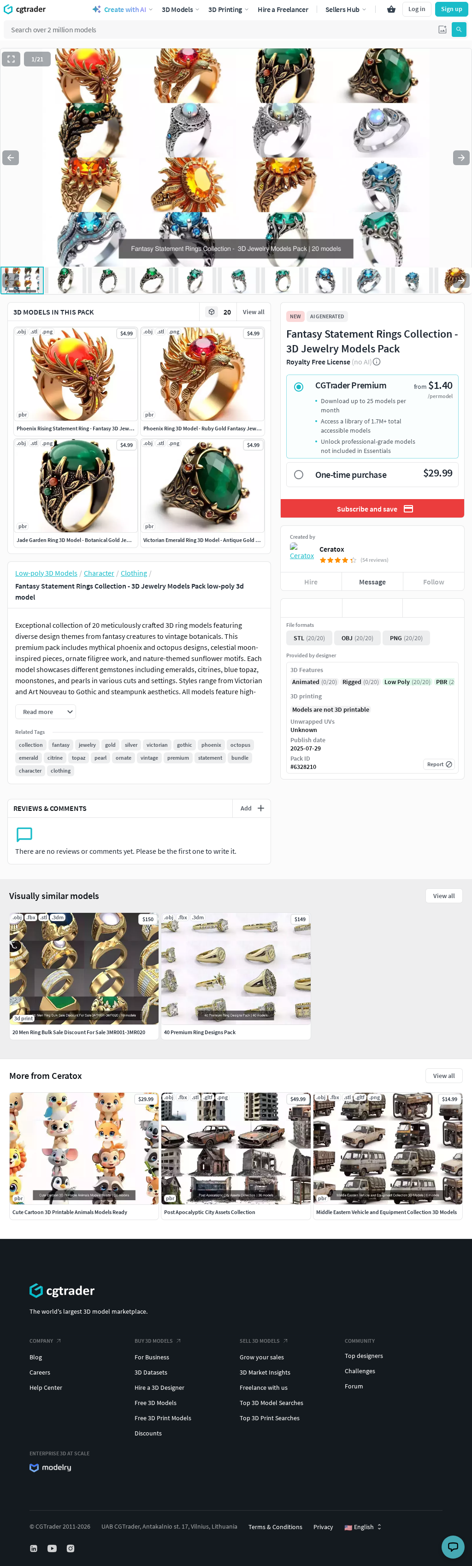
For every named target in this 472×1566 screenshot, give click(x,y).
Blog (36, 1357)
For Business (152, 1357)
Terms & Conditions (275, 1527)
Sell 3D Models (260, 1340)
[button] (442, 29)
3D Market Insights (265, 1372)
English (359, 1527)
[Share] (433, 608)
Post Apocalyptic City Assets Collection (209, 1212)
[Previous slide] (10, 157)
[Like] (311, 608)
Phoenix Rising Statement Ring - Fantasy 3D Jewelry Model (85, 428)
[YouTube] (53, 1548)
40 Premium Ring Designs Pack (200, 1032)
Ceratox (331, 549)
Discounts (148, 1433)
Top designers (364, 1356)
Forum (354, 1386)
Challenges (360, 1371)
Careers (40, 1372)
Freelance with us (264, 1387)
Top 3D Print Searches (270, 1418)
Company (41, 1340)
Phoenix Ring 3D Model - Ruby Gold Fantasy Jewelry (204, 428)
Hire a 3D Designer (159, 1387)
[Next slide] (461, 157)
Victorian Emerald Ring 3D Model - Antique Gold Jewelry (208, 539)
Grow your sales (262, 1357)
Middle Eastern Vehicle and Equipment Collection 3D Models (386, 1212)
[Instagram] (71, 1548)
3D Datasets (151, 1372)
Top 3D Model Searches (271, 1403)
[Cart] (391, 9)
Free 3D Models (156, 1403)
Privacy (323, 1527)
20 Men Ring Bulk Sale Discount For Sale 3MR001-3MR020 (78, 1032)
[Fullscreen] (11, 59)
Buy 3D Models (154, 1340)
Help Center (46, 1387)
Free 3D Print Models (163, 1418)
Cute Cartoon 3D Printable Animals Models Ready (69, 1212)
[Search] (459, 29)
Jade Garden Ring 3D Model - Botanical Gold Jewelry (78, 539)
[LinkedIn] (34, 1548)
